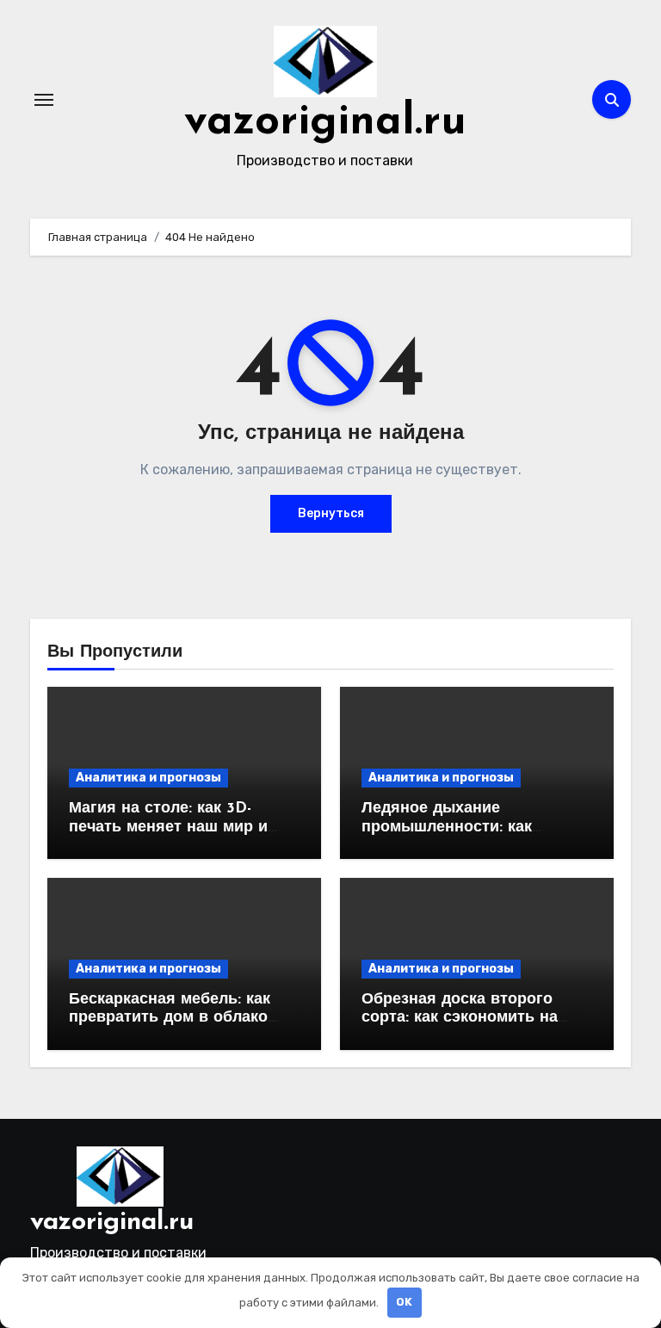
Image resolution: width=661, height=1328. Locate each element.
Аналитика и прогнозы (148, 777)
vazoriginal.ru (325, 123)
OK (404, 1301)
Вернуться (331, 513)
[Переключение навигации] (44, 100)
